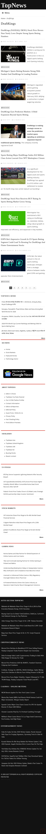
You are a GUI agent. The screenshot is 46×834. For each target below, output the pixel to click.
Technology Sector (12, 359)
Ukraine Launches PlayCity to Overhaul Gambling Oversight (20, 712)
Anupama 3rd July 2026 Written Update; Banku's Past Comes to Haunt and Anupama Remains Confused (21, 764)
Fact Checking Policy (12, 419)
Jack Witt (6, 120)
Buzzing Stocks (11, 453)
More (43, 338)
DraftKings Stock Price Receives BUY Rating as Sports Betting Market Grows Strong (21, 200)
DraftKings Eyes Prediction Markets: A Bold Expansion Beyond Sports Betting (19, 113)
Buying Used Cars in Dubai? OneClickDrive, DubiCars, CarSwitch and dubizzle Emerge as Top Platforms (22, 615)
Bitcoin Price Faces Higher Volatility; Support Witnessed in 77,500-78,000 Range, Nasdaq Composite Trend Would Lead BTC (22, 678)
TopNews (13, 5)
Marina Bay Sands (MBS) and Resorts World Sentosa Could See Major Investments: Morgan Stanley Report (21, 698)
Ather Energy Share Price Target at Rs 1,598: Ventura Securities (21, 621)
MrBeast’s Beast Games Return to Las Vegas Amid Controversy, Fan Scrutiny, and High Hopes (21, 718)
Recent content (11, 456)
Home (3, 18)
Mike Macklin (8, 41)
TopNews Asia (10, 440)
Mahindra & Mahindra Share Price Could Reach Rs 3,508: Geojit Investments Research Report (22, 627)
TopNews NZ (10, 450)
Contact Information (13, 403)
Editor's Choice (11, 394)
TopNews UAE (10, 447)
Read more (6, 67)
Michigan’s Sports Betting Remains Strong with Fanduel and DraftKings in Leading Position (20, 72)
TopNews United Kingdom (14, 443)
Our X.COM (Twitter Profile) (15, 400)
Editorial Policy (11, 410)
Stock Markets (10, 352)
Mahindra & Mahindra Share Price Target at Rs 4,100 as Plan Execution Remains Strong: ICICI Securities (21, 607)
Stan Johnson (8, 163)
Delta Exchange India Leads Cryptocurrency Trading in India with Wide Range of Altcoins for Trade (22, 657)
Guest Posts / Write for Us (14, 413)
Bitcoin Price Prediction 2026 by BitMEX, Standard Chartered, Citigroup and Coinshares (21, 664)
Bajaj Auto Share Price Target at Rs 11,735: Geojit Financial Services (20, 634)
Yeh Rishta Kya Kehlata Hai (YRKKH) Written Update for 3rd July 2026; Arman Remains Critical (21, 750)
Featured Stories (11, 356)
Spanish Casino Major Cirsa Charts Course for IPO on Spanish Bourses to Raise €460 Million (21, 706)
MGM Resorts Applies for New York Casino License (18, 692)
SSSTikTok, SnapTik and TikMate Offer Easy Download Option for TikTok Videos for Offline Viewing (22, 757)
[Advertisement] (23, 805)
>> (34, 288)
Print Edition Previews (13, 422)
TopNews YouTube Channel (15, 397)
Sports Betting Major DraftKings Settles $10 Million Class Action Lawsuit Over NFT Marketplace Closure (23, 156)
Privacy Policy (10, 416)
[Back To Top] (43, 831)
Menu (7, 13)
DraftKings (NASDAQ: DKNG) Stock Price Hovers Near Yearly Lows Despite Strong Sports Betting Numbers (22, 33)
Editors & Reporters (12, 407)
